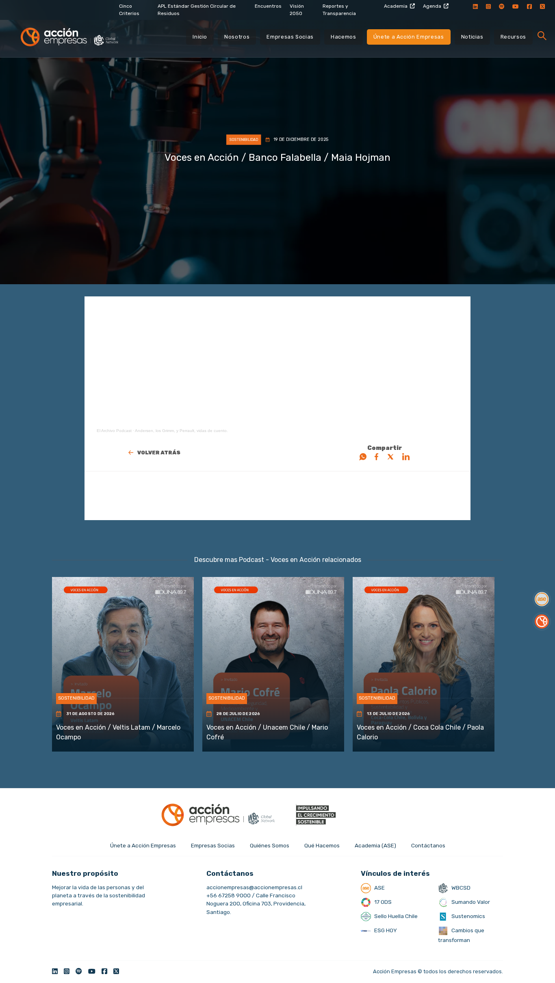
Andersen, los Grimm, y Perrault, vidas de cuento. (181, 430)
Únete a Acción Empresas (408, 37)
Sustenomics (467, 916)
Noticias (472, 37)
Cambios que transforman (461, 935)
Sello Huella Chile (395, 916)
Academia (396, 6)
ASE (379, 887)
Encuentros (268, 6)
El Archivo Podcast (114, 430)
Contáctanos (428, 845)
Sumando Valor (470, 902)
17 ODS (382, 902)
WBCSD (460, 887)
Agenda (432, 6)
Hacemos (343, 37)
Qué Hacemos (322, 845)
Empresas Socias (290, 37)
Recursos (513, 37)
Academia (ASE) (375, 845)
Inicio (200, 37)
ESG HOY (385, 930)
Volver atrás (158, 452)
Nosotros (236, 37)
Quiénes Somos (269, 845)
